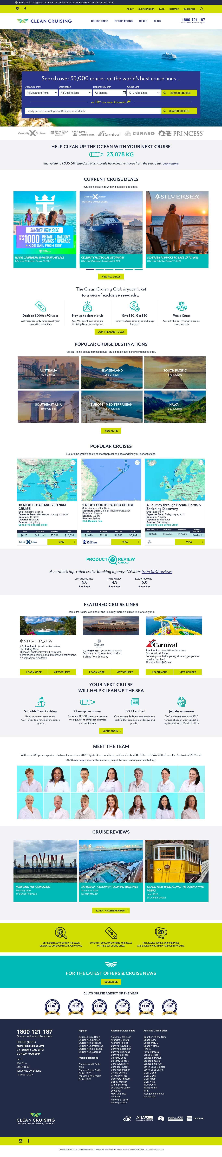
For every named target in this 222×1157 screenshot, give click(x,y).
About (130, 8)
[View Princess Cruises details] (181, 133)
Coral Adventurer (120, 1063)
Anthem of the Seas (121, 1036)
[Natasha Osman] (84, 805)
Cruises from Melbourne (90, 1045)
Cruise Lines (99, 21)
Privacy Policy (25, 1074)
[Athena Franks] (137, 805)
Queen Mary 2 (151, 1042)
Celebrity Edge (118, 1057)
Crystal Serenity (119, 1072)
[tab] (90, 269)
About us (22, 1063)
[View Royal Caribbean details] (83, 133)
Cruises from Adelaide (89, 1051)
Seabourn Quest (152, 1060)
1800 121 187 (193, 19)
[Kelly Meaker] (164, 778)
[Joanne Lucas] (30, 778)
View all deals (111, 276)
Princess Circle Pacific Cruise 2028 (89, 1077)
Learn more (110, 730)
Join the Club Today (111, 331)
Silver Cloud (150, 1072)
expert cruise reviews (110, 910)
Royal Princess (151, 1051)
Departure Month (102, 86)
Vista (146, 1090)
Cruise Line (133, 86)
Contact (174, 8)
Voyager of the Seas (154, 1093)
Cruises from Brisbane (89, 1042)
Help (19, 1059)
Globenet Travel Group (119, 1150)
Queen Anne (150, 1039)
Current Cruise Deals (89, 1036)
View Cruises (62, 672)
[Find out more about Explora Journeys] (99, 644)
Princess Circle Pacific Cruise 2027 (89, 1071)
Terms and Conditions (29, 1070)
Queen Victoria (151, 1045)
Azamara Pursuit (119, 1042)
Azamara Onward (120, 1039)
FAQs (161, 8)
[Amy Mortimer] (110, 805)
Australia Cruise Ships (123, 1030)
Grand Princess (119, 1084)
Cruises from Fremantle (90, 1048)
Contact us (23, 1066)
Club (157, 21)
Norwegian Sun (119, 1102)
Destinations (124, 21)
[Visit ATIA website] (145, 1119)
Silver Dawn (150, 1075)
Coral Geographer (120, 1069)
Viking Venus (150, 1087)
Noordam (115, 1096)
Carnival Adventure (121, 1045)
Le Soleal (116, 1090)
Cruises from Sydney (89, 1039)
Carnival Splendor (120, 1054)
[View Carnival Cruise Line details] (109, 133)
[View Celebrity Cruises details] (32, 133)
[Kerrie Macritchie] (110, 778)
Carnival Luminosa (120, 1051)
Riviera (147, 1048)
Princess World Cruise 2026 (89, 1065)
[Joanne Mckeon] (57, 778)
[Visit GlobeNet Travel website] (161, 1119)
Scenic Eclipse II (152, 1054)
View (61, 542)
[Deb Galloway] (30, 805)
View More (111, 430)
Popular (82, 1030)
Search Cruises (180, 93)
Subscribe (189, 8)
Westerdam (149, 1096)
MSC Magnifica (118, 1093)
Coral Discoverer (119, 1066)
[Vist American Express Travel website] (195, 1119)
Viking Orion (150, 1084)
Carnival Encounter (121, 1048)
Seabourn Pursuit (152, 1057)
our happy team (83, 759)
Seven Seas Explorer (154, 1066)
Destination (65, 86)
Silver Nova (149, 1081)
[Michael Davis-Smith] (57, 805)
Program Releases (88, 1057)
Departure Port (32, 86)
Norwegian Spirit (119, 1099)
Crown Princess (119, 1075)
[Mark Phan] (84, 778)
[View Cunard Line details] (140, 133)
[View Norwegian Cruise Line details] (59, 133)
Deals (143, 21)
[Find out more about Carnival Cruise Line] (162, 644)
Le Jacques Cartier (121, 1087)
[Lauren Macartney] (191, 778)
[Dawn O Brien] (164, 805)
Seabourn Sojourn (153, 1063)
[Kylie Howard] (191, 805)
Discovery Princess (121, 1078)
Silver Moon (150, 1078)
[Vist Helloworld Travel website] (175, 1119)
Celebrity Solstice (120, 1060)
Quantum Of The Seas (155, 1036)
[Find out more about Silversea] (36, 642)
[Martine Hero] (137, 778)
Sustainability (146, 8)
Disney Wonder (119, 1081)
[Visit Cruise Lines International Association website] (127, 1119)
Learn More (34, 672)
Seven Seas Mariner (154, 1069)
